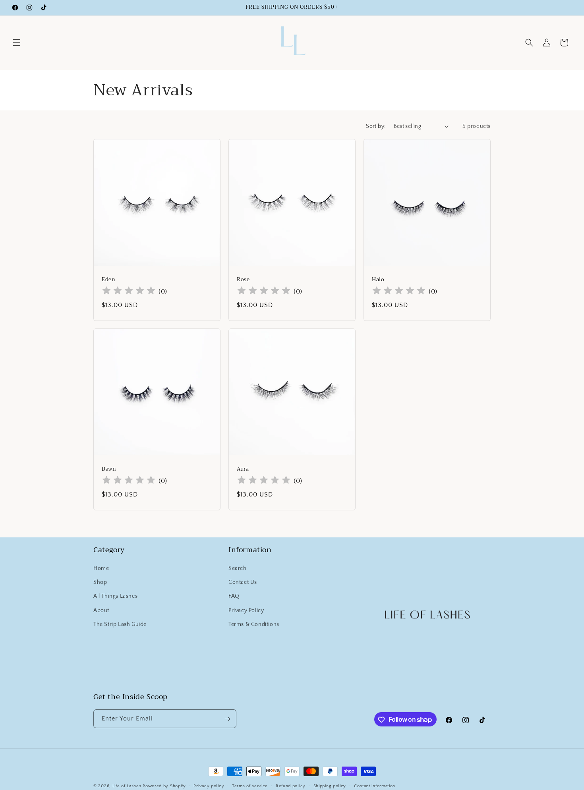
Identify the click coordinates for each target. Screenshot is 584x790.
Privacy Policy (246, 610)
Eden (108, 279)
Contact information (374, 785)
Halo (378, 279)
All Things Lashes (115, 596)
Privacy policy (208, 785)
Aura (243, 469)
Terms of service (250, 785)
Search (237, 569)
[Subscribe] (227, 719)
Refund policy (291, 785)
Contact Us (242, 582)
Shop (100, 582)
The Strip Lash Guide (120, 624)
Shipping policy (329, 785)
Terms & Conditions (253, 624)
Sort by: (375, 126)
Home (101, 569)
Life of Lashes (127, 786)
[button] (16, 42)
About (101, 610)
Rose (243, 279)
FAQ (234, 596)
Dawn (109, 469)
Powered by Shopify (164, 786)
